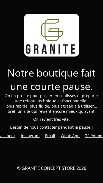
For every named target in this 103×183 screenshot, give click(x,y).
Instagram (30, 135)
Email (50, 135)
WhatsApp (70, 135)
